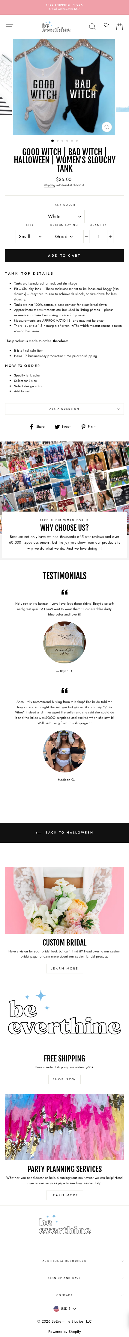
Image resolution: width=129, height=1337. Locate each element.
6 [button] (77, 141)
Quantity (98, 225)
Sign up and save (64, 1278)
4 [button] (67, 141)
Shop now (64, 1079)
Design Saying (64, 225)
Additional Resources (65, 1261)
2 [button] (58, 141)
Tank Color (64, 205)
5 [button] (72, 141)
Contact (64, 1295)
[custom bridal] (64, 900)
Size (30, 225)
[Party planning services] (64, 1127)
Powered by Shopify (64, 1331)
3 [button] (63, 141)
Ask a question (65, 409)
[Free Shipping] (64, 1016)
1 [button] (52, 141)
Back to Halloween (69, 832)
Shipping (49, 185)
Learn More (65, 968)
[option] (64, 7)
